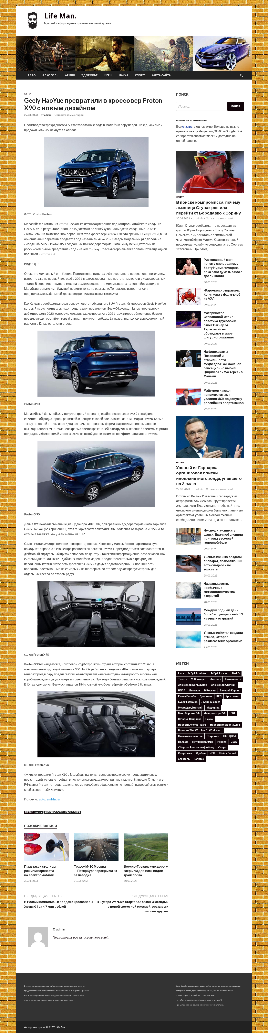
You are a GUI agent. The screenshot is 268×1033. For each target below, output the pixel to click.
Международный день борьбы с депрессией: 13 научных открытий (223, 614)
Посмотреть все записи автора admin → (83, 937)
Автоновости (54, 812)
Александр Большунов (192, 684)
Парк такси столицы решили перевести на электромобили (40, 870)
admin (48, 114)
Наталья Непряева (189, 718)
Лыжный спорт (210, 701)
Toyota (182, 679)
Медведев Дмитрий (190, 707)
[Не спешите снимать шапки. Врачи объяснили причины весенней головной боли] (188, 544)
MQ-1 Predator (197, 673)
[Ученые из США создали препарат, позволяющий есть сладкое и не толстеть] (188, 570)
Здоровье (89, 75)
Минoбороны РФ (189, 713)
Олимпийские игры (190, 736)
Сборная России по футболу (196, 747)
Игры (108, 75)
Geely (38, 812)
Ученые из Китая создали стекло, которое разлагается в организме (223, 637)
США (234, 741)
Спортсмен (185, 753)
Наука (123, 75)
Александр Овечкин (223, 684)
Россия (222, 741)
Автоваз (215, 679)
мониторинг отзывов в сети (191, 120)
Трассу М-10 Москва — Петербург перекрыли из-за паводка (96, 870)
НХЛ (232, 713)
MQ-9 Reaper (219, 673)
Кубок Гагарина (187, 701)
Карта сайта (161, 75)
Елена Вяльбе (187, 696)
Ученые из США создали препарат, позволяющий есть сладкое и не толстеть (223, 563)
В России (210, 690)
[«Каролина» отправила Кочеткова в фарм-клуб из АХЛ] (188, 304)
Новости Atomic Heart (192, 724)
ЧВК (212, 753)
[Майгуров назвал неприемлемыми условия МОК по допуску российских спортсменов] (188, 404)
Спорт (140, 75)
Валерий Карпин (230, 690)
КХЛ (219, 696)
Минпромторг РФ (214, 713)
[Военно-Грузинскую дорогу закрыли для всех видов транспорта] (146, 862)
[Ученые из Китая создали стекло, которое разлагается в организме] (188, 646)
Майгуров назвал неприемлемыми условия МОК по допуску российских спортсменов (224, 396)
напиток (199, 758)
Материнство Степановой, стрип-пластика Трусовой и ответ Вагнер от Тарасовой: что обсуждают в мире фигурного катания (220, 325)
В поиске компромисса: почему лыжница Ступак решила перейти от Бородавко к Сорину (208, 207)
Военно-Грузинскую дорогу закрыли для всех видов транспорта (146, 870)
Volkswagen (198, 679)
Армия (70, 75)
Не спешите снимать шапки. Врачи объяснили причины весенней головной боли (223, 536)
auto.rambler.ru (49, 799)
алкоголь (184, 758)
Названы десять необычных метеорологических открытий (219, 590)
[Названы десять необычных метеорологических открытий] (188, 597)
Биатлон (194, 690)
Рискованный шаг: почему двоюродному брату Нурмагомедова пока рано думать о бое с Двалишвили (223, 268)
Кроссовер (72, 812)
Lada (181, 673)
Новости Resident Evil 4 (225, 724)
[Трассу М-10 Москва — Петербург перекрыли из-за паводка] (96, 862)
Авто (31, 75)
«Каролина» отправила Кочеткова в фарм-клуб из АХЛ (222, 294)
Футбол (201, 753)
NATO (236, 673)
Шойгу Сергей (227, 753)
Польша (183, 741)
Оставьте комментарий (69, 114)
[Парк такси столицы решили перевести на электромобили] (46, 862)
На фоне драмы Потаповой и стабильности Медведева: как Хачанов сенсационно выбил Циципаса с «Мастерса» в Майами (223, 364)
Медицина (213, 707)
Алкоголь (50, 75)
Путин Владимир (202, 741)
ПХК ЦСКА (229, 736)
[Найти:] (210, 106)
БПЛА (181, 690)
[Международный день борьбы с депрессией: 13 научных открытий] (188, 624)
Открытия (213, 736)
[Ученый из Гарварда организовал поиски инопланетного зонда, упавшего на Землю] (210, 459)
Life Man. (60, 16)
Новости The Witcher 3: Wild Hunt (200, 730)
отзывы (187, 126)
